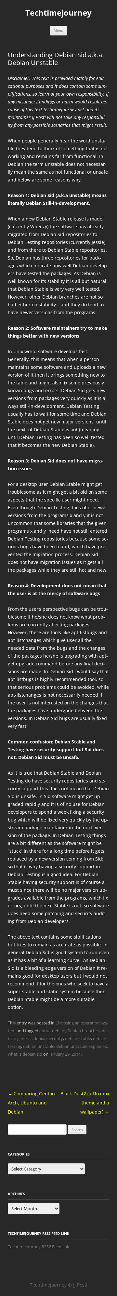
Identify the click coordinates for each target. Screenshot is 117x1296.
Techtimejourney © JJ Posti (58, 1285)
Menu (58, 30)
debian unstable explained (81, 1046)
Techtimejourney (58, 13)
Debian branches (83, 1031)
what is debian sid (25, 1054)
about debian (52, 1031)
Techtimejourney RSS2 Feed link (38, 1246)
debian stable (78, 1038)
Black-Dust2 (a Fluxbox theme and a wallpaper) (84, 1102)
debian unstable (38, 1046)
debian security (48, 1038)
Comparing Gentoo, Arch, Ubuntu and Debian (32, 1102)
